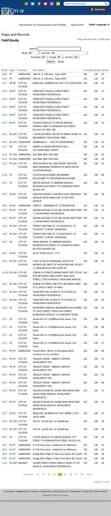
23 (43, 474)
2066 (4, 74)
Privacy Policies (100, 491)
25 (54, 474)
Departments (46, 491)
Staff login (104, 39)
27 (65, 474)
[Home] (14, 12)
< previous (27, 474)
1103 (4, 226)
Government (9, 491)
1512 (4, 154)
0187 (4, 194)
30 (82, 474)
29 (76, 474)
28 (71, 474)
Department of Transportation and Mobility (42, 25)
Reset (61, 62)
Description (39, 70)
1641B (5, 272)
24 (49, 474)
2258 (4, 175)
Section (69, 57)
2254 (4, 292)
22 (38, 474)
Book (24, 53)
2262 (4, 261)
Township (36, 57)
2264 (4, 359)
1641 (4, 284)
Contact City (87, 491)
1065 (4, 142)
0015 (4, 123)
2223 (4, 163)
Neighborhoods (23, 491)
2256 (4, 91)
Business (35, 491)
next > (90, 474)
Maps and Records (15, 35)
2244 (4, 134)
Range (53, 57)
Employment (75, 491)
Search (33, 49)
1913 (4, 351)
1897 (4, 454)
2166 (4, 463)
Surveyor (46, 53)
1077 (4, 147)
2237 (4, 83)
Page (11, 70)
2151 (4, 319)
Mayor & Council (61, 491)
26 (60, 474)
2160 (4, 421)
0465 (4, 253)
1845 (4, 445)
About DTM (77, 25)
